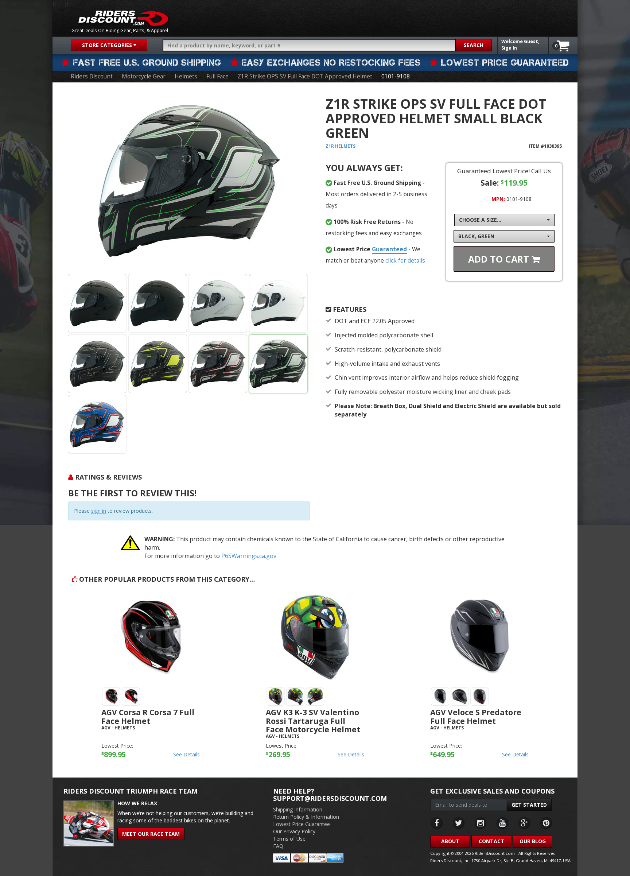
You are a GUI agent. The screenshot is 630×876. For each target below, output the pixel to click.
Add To (500, 259)
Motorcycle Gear (144, 76)
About (450, 841)
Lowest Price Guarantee (301, 824)
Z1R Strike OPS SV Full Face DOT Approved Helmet (305, 76)
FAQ (278, 845)
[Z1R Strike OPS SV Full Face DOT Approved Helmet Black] (189, 181)
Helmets (186, 76)
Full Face (217, 76)
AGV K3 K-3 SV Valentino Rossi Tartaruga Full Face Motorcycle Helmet (313, 720)
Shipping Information (297, 809)
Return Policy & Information (306, 816)
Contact (491, 841)
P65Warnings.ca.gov (248, 556)
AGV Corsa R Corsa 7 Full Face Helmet (147, 716)
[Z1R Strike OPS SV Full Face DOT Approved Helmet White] (278, 303)
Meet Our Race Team (151, 833)
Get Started (529, 804)
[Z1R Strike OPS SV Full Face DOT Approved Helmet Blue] (97, 424)
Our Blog (533, 841)
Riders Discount (92, 76)
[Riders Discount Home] (123, 18)
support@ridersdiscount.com (330, 798)
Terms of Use (289, 838)
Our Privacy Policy (294, 831)
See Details (186, 754)
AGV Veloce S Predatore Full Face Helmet (475, 716)
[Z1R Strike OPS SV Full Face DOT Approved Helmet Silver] (218, 303)
